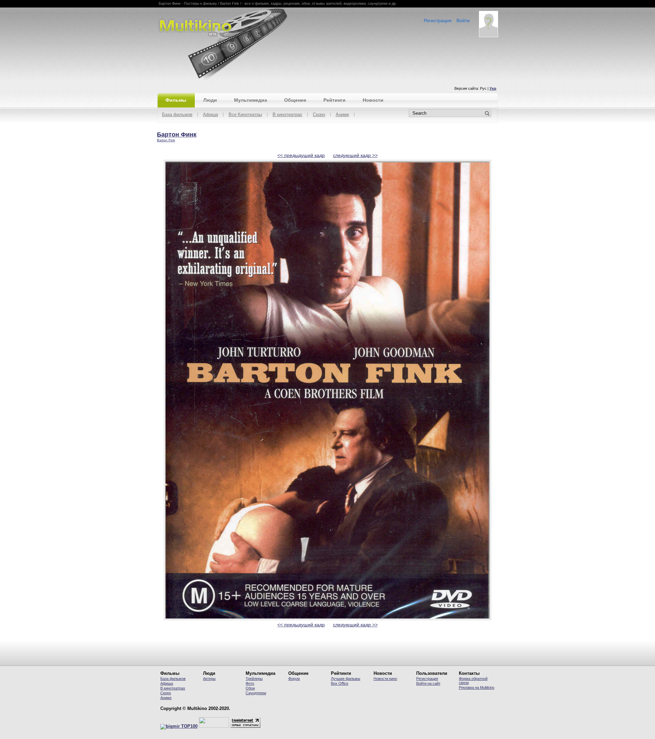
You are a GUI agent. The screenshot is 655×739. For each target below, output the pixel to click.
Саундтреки (256, 693)
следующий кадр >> (355, 155)
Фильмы (175, 100)
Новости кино (385, 679)
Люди (210, 100)
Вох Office (339, 683)
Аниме (342, 115)
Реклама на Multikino (476, 687)
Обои (250, 688)
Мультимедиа (250, 100)
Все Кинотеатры (245, 115)
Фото (250, 683)
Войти (463, 20)
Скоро (319, 115)
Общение (295, 100)
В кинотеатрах (287, 115)
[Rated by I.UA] (214, 726)
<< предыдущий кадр (301, 155)
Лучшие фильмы (345, 679)
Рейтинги (334, 100)
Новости (373, 100)
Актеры (209, 679)
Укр (493, 88)
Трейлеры (254, 679)
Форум (294, 679)
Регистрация (438, 20)
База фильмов (177, 115)
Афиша (210, 115)
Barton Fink (166, 140)
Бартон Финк (176, 134)
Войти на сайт (428, 683)
